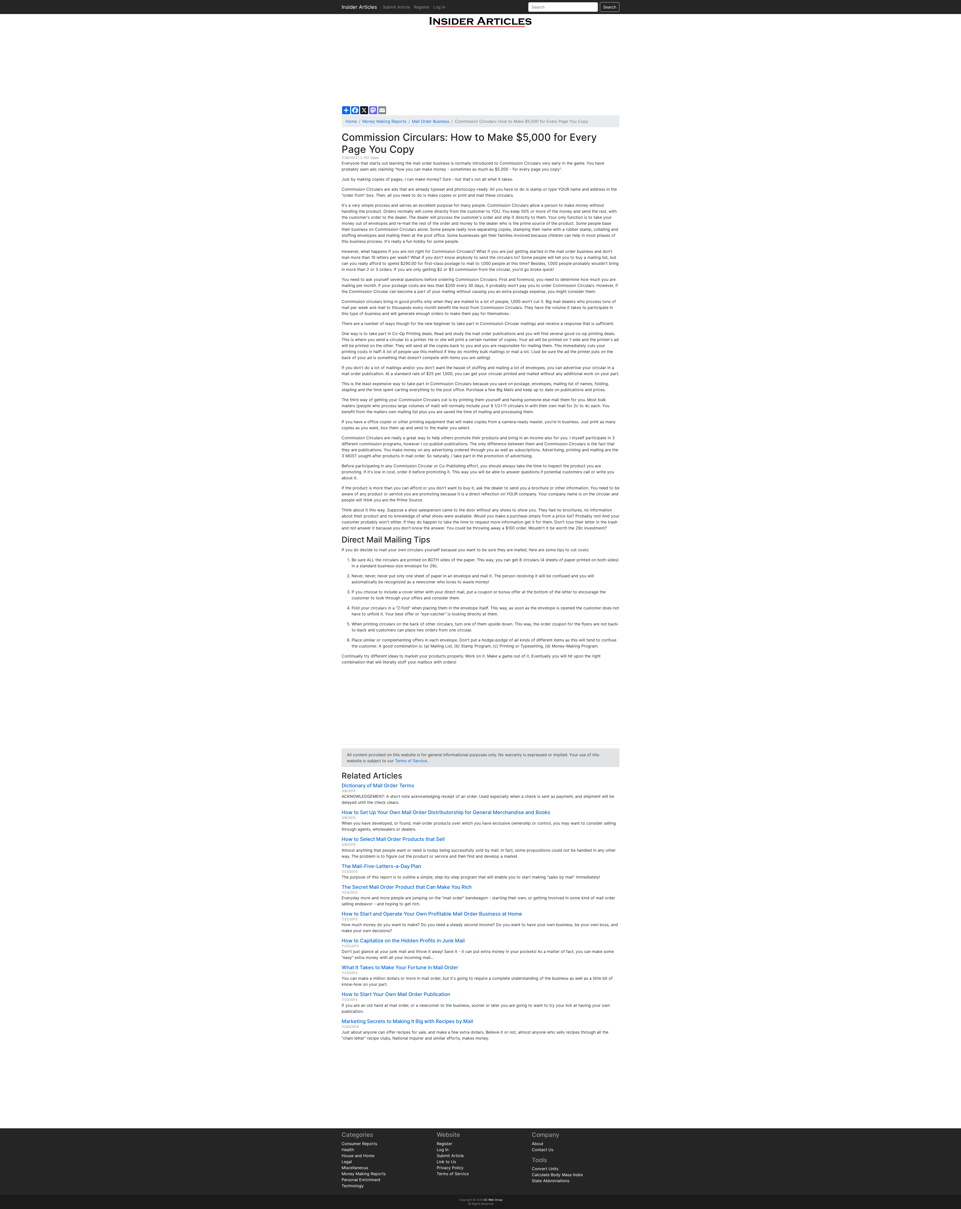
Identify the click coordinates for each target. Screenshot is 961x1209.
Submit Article (396, 7)
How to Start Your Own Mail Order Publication (396, 994)
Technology (353, 1185)
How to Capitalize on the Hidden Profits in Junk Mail (403, 941)
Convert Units (545, 1168)
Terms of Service (411, 760)
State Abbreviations (550, 1180)
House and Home (358, 1155)
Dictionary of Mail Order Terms (378, 786)
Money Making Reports (384, 121)
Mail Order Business (430, 121)
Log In (439, 7)
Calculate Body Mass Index (557, 1174)
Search (609, 7)
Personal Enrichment (361, 1179)
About (537, 1143)
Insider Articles (359, 7)
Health (348, 1149)
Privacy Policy (450, 1167)
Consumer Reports (359, 1143)
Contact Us (542, 1149)
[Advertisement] (480, 67)
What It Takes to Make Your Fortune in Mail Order (400, 967)
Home (351, 121)
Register (421, 7)
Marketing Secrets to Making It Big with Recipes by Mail (407, 1021)
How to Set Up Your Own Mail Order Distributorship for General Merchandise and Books (446, 812)
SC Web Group (493, 1199)
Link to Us (446, 1161)
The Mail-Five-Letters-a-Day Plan (381, 866)
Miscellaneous (355, 1167)
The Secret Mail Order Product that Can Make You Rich (407, 887)
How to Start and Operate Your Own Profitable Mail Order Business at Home (432, 914)
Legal (347, 1161)
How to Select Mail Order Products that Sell (393, 839)
